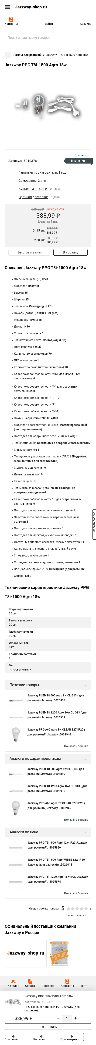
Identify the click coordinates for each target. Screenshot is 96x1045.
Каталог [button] (13, 986)
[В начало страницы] (87, 1037)
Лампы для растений (27, 55)
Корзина (85, 23)
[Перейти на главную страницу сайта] (35, 7)
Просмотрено (69, 1039)
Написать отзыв (76, 915)
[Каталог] (7, 7)
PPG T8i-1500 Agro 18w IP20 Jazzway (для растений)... (52, 1008)
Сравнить (11, 1039)
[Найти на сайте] (87, 37)
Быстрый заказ (30, 252)
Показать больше (76, 746)
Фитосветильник (20, 669)
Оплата (30, 986)
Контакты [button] (11, 23)
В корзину (70, 252)
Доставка (47, 986)
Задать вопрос (94, 522)
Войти (49, 23)
